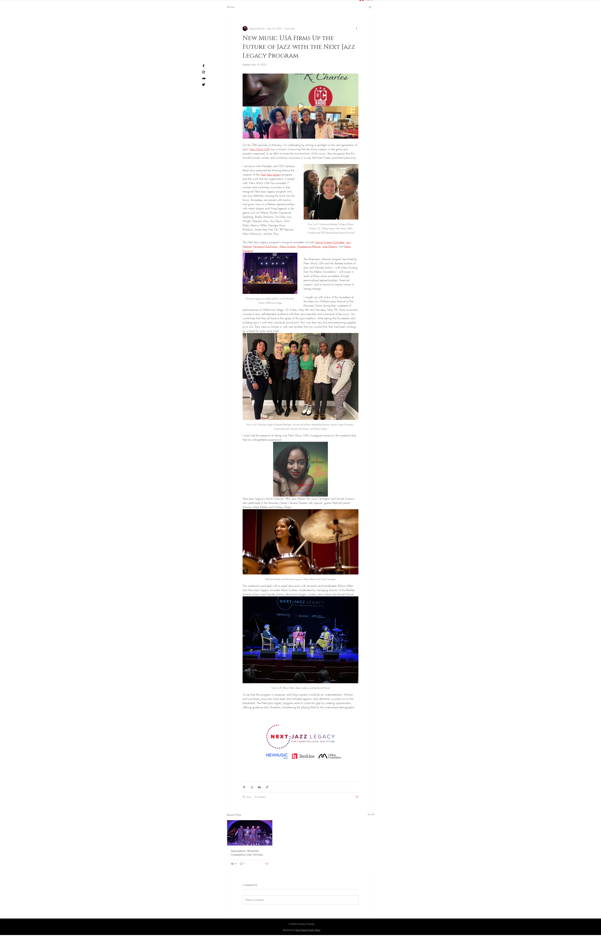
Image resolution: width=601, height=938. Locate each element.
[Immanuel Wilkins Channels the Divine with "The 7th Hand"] (249, 833)
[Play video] (300, 106)
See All (371, 814)
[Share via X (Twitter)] (251, 787)
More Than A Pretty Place (307, 929)
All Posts (230, 6)
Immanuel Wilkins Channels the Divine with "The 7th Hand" (247, 853)
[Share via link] (267, 787)
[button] (370, 7)
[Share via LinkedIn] (259, 787)
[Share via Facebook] (244, 787)
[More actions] (356, 28)
